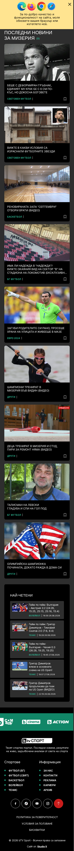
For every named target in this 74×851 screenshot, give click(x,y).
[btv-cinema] (25, 722)
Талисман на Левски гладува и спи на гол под (27, 506)
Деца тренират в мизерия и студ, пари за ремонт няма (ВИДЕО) (32, 447)
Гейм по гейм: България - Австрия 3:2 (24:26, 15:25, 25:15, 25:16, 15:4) (44, 608)
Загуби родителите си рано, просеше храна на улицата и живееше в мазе (35, 329)
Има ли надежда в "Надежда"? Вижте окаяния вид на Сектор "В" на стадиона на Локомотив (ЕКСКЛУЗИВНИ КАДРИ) (37, 269)
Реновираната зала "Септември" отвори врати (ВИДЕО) (32, 208)
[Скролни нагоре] (58, 803)
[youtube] (37, 803)
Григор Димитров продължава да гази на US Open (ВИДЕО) (42, 686)
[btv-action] (52, 722)
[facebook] (15, 803)
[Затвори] (70, 4)
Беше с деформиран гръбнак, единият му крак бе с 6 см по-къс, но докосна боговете (30, 89)
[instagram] (47, 803)
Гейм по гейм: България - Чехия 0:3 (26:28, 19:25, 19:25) (42, 647)
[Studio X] (42, 846)
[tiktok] (26, 803)
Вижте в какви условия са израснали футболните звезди (31, 149)
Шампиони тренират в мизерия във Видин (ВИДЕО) (28, 388)
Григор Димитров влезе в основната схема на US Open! (40, 666)
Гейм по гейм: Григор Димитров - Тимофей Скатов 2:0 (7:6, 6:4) (42, 627)
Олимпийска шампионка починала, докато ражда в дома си (34, 565)
